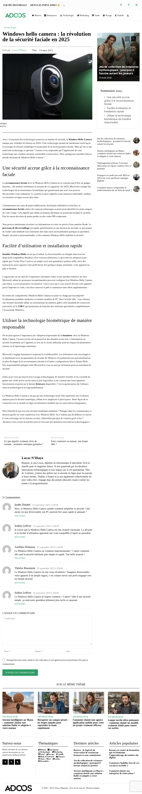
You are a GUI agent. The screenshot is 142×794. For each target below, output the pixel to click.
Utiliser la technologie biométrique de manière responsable (117, 119)
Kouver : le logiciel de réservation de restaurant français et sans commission (87, 752)
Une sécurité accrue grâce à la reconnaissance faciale (119, 100)
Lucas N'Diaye (19, 50)
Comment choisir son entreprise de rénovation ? (122, 772)
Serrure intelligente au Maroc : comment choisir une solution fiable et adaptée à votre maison (114, 154)
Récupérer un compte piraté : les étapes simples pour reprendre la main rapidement (53, 724)
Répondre (20, 516)
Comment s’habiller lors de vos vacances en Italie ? (124, 764)
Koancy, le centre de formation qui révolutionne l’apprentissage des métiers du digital (124, 754)
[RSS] (137, 5)
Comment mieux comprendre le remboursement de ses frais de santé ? (114, 189)
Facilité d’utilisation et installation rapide (117, 110)
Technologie (10, 27)
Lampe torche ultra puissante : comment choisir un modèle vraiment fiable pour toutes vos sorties (123, 724)
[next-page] (133, 38)
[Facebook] (121, 5)
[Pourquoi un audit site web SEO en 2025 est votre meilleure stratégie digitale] (136, 177)
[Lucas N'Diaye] (10, 470)
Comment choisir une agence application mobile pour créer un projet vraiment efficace (88, 723)
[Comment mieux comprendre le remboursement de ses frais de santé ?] (136, 189)
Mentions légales (93, 788)
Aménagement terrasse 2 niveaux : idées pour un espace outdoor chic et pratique (114, 166)
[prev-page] (127, 38)
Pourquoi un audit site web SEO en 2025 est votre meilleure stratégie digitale (113, 178)
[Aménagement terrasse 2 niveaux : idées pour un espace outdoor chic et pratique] (136, 165)
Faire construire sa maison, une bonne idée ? (69, 443)
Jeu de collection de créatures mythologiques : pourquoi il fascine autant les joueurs (119, 70)
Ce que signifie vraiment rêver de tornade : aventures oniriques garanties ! (23, 443)
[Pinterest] (129, 5)
